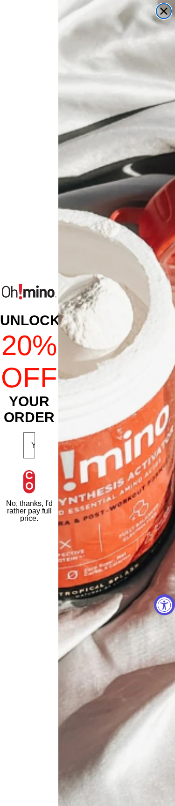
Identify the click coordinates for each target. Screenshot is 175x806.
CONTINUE (29, 481)
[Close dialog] (163, 11)
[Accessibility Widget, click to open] (164, 604)
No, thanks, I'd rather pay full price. (29, 510)
